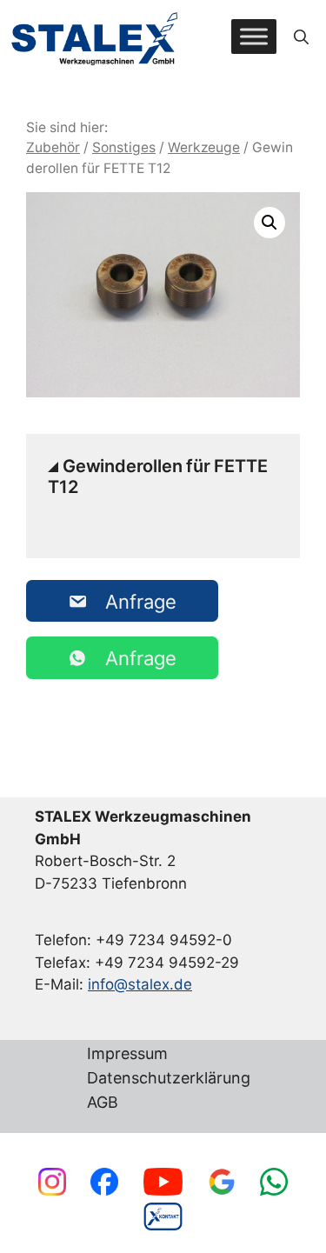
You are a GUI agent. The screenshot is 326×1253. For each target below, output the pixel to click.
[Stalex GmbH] (96, 37)
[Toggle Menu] (254, 37)
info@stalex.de (140, 984)
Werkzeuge (204, 147)
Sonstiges (124, 147)
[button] (301, 36)
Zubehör (53, 147)
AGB (102, 1103)
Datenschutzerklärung (168, 1078)
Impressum (127, 1054)
